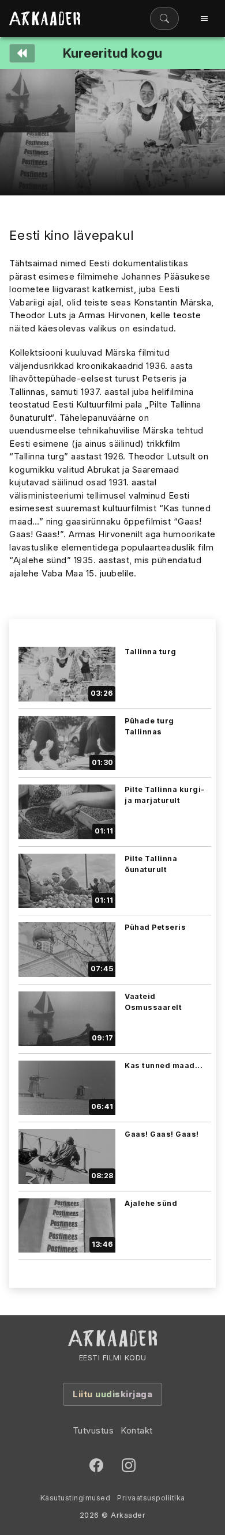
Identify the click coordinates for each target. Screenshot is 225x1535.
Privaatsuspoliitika (151, 1497)
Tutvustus (93, 1430)
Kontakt (137, 1430)
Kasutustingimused (75, 1497)
